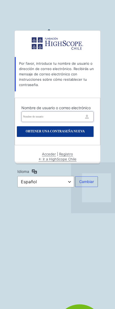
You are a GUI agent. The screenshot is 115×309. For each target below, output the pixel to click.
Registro (66, 154)
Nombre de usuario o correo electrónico (56, 107)
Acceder (49, 154)
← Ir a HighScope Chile (57, 159)
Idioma (23, 171)
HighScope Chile (57, 43)
